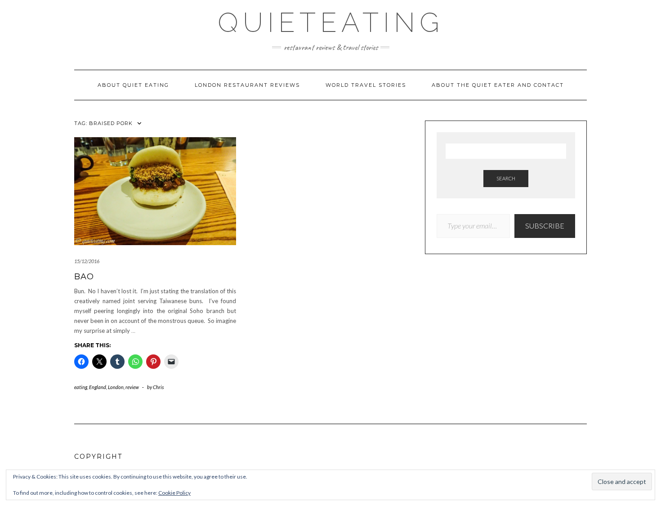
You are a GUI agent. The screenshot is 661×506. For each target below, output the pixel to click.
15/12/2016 (86, 261)
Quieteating (331, 22)
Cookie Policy (174, 492)
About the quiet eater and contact (498, 85)
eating (80, 387)
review (132, 387)
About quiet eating (133, 85)
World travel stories (366, 85)
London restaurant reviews (247, 85)
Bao (84, 277)
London (116, 387)
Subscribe (544, 225)
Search (505, 178)
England (97, 387)
